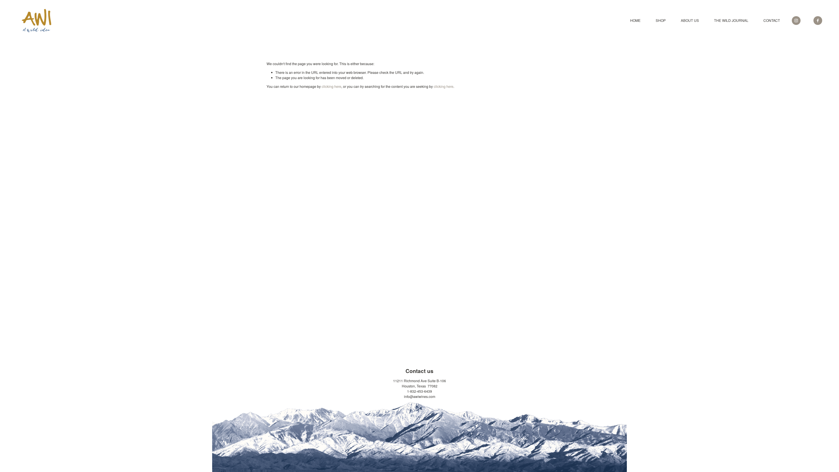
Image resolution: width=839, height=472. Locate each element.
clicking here (331, 86)
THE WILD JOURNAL (731, 20)
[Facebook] (817, 20)
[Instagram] (796, 20)
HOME (635, 20)
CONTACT (771, 20)
